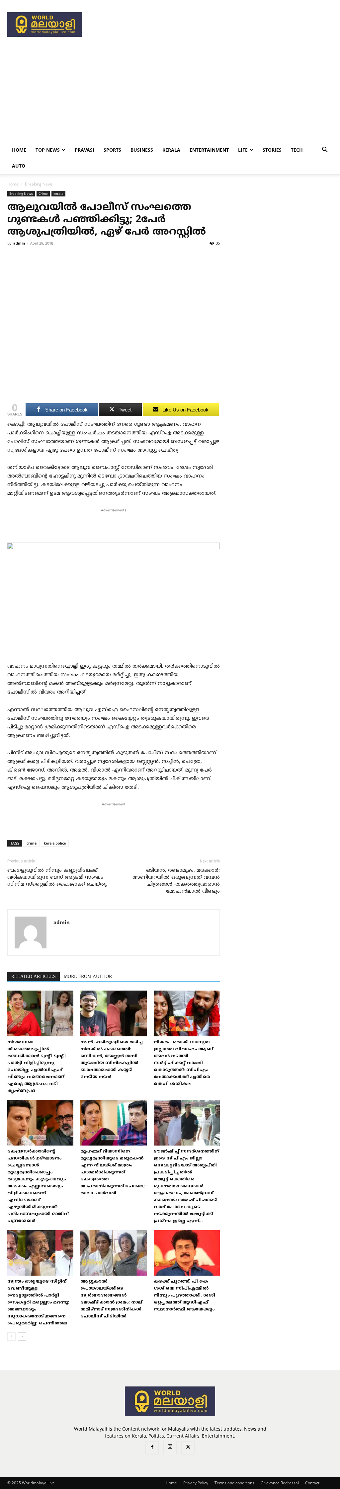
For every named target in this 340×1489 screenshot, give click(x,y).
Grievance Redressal (280, 1483)
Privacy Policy (195, 1483)
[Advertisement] (212, 25)
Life (243, 150)
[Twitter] (188, 1447)
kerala (171, 150)
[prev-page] (11, 1336)
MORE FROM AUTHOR (88, 977)
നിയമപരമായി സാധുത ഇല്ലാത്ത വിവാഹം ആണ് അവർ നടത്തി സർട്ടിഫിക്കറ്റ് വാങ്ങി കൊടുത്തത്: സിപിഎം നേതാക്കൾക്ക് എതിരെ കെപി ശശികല (183, 1063)
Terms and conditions (234, 1483)
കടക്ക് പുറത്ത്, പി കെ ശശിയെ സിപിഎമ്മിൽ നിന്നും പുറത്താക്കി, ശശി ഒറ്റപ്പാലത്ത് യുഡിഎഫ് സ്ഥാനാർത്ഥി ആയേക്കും (184, 1295)
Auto (18, 166)
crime (32, 843)
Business (141, 150)
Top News (48, 150)
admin (19, 243)
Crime (43, 193)
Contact (312, 1483)
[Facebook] (152, 1447)
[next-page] (22, 1336)
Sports (112, 150)
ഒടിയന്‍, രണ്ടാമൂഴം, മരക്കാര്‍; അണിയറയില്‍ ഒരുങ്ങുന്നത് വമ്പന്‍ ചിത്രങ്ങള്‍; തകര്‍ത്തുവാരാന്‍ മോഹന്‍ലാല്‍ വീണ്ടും (176, 881)
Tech (297, 150)
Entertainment (209, 150)
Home (19, 150)
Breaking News (21, 193)
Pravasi (84, 150)
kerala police (55, 843)
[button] (325, 150)
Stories (272, 150)
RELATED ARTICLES (33, 977)
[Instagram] (170, 1447)
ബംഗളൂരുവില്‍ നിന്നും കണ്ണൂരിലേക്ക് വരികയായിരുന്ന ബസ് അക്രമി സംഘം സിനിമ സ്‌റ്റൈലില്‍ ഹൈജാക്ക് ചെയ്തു (57, 877)
